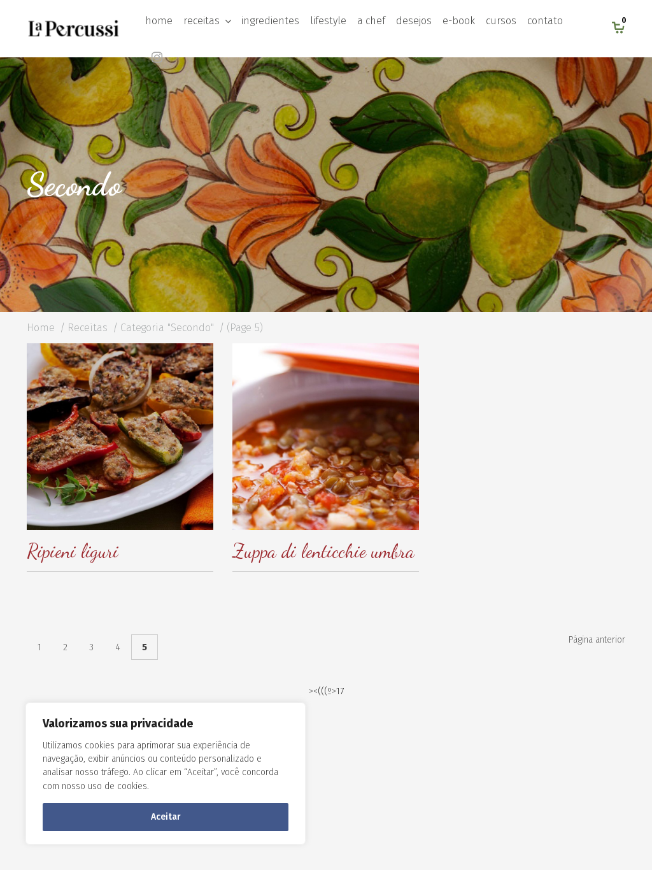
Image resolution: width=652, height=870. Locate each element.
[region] (165, 773)
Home (41, 328)
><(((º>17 (326, 691)
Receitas (87, 328)
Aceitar (166, 816)
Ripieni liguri (72, 550)
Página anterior (597, 639)
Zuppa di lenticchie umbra (323, 550)
